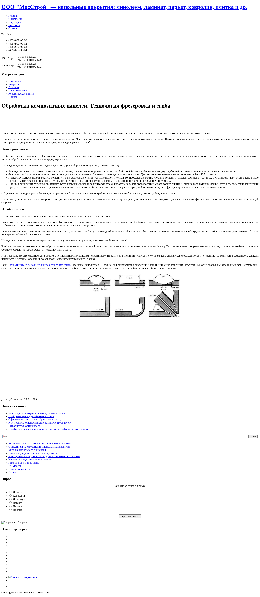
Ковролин (14, 84)
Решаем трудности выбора (24, 425)
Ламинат (13, 87)
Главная (13, 15)
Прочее (12, 96)
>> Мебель (14, 465)
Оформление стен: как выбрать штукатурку (34, 419)
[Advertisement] (65, 121)
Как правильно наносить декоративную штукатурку (40, 422)
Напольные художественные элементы (31, 459)
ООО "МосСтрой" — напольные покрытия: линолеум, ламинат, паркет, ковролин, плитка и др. (124, 7)
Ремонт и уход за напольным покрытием (33, 453)
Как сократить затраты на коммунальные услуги (37, 413)
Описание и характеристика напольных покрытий (39, 446)
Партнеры (14, 22)
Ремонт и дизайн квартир (23, 462)
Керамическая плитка (21, 93)
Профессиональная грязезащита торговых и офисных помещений (48, 428)
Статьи (12, 28)
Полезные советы (19, 468)
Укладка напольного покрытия (27, 449)
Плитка (17, 506)
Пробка (17, 509)
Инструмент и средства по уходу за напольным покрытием (44, 456)
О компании (15, 18)
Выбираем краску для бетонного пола (31, 416)
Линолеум (14, 80)
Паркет (17, 502)
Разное (12, 472)
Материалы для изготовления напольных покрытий (39, 443)
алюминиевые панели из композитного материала (41, 264)
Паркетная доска (18, 90)
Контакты (14, 25)
